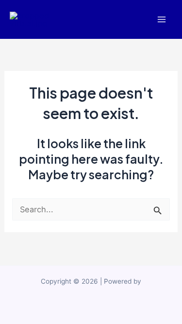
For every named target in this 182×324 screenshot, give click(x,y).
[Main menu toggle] (161, 20)
